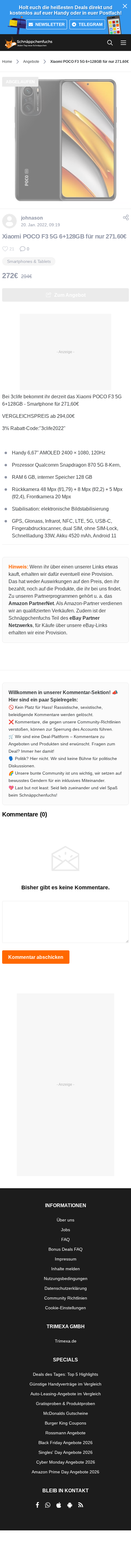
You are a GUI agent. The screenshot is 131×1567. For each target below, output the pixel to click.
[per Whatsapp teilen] (47, 1505)
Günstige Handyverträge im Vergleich (65, 1384)
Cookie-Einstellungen (65, 1307)
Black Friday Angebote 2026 (65, 1442)
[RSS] (80, 1505)
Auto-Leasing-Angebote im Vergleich (65, 1393)
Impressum (65, 1259)
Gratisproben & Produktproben (65, 1403)
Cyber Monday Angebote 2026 (65, 1462)
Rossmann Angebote (65, 1432)
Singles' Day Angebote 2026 (65, 1452)
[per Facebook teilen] (37, 1505)
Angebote (31, 61)
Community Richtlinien (65, 1298)
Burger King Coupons (65, 1423)
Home (7, 61)
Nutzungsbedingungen (65, 1278)
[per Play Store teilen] (69, 1505)
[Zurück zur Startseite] (28, 42)
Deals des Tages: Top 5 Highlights (65, 1374)
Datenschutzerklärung (65, 1288)
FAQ (65, 1239)
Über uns (65, 1219)
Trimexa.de (65, 1341)
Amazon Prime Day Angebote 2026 (65, 1471)
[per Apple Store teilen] (58, 1505)
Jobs (65, 1229)
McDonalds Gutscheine (65, 1413)
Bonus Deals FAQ (65, 1249)
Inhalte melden (65, 1268)
